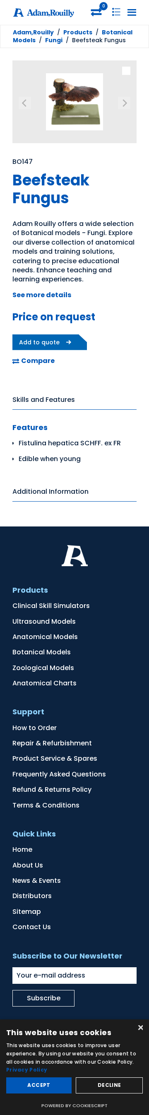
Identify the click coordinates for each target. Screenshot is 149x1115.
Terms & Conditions (45, 805)
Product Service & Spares (54, 758)
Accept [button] (38, 1085)
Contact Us (31, 927)
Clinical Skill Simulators (51, 605)
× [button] (140, 1028)
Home (22, 849)
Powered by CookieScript (74, 1105)
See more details (41, 295)
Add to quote (39, 342)
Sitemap (26, 911)
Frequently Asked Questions (59, 774)
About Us (27, 865)
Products (77, 32)
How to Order (34, 728)
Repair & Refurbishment (52, 743)
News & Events (36, 880)
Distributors (32, 896)
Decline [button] (109, 1085)
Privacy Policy (26, 1069)
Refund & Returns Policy (51, 789)
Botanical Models (41, 652)
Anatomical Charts (44, 683)
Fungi (53, 40)
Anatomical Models (45, 637)
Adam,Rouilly (33, 32)
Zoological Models (43, 668)
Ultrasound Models (44, 621)
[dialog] (74, 1067)
